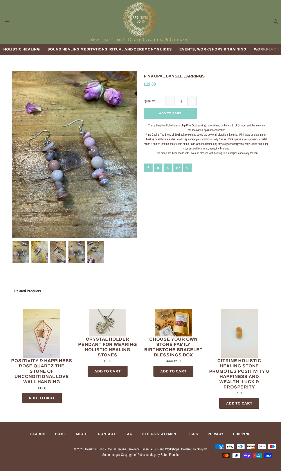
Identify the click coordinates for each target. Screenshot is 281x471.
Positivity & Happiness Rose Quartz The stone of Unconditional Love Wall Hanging (41, 371)
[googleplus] (177, 168)
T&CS (193, 434)
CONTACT (106, 434)
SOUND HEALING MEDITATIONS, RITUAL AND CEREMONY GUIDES (109, 49)
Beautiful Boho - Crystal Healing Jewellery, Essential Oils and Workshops (132, 449)
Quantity (149, 101)
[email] (187, 168)
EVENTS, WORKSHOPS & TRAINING (212, 49)
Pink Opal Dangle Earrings (174, 76)
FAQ (129, 434)
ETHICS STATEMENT (160, 434)
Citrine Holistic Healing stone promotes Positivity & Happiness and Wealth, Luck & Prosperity (239, 373)
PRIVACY (215, 434)
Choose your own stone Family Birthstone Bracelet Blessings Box (173, 347)
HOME (60, 434)
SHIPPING (242, 434)
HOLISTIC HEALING (21, 49)
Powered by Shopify (194, 449)
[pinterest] (168, 168)
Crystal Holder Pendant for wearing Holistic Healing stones (107, 347)
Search (37, 434)
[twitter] (158, 168)
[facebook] (148, 168)
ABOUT (82, 434)
